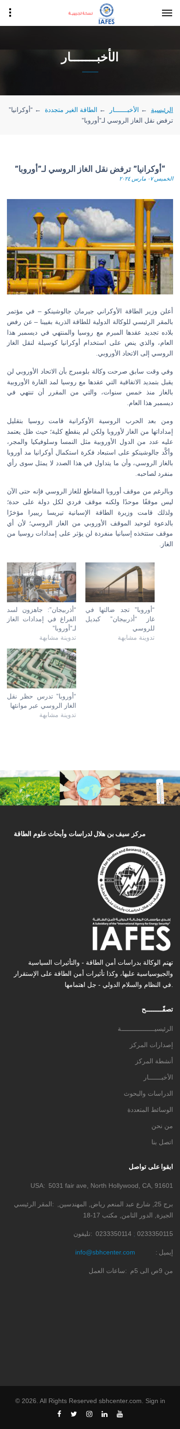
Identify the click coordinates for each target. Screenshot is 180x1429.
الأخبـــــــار (124, 109)
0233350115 (155, 1233)
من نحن (162, 1125)
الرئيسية (162, 109)
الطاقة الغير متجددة (71, 109)
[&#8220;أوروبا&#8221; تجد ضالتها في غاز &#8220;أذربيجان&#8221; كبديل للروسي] (120, 582)
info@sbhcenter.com (105, 1252)
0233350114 (114, 1233)
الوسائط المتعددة (150, 1109)
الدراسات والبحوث (148, 1093)
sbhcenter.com (120, 1400)
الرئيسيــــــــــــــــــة (145, 1028)
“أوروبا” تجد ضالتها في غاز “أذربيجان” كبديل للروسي (120, 619)
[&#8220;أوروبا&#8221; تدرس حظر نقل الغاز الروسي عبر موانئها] (41, 668)
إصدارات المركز (151, 1044)
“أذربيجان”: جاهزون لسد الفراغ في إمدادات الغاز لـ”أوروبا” (41, 619)
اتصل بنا (162, 1142)
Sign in (155, 1400)
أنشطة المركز (154, 1061)
